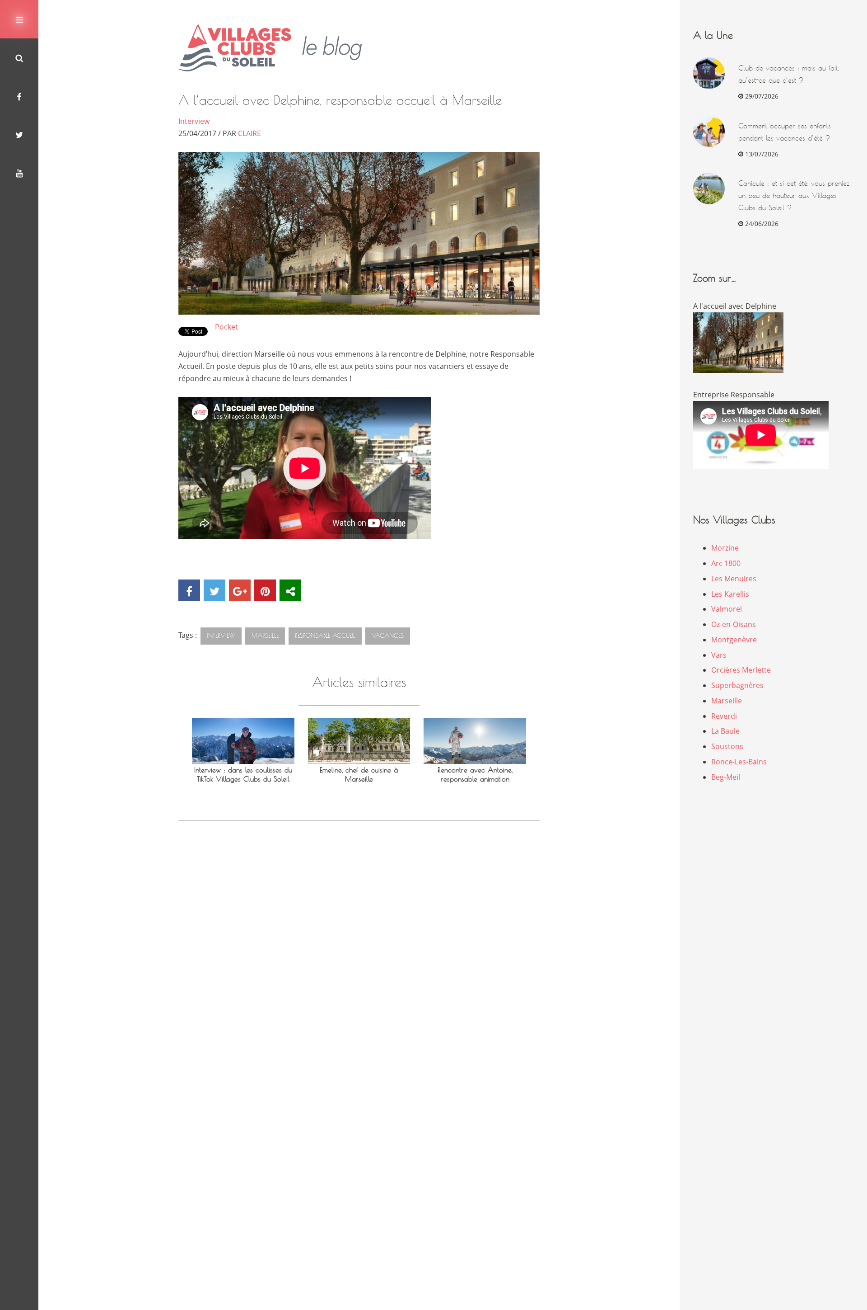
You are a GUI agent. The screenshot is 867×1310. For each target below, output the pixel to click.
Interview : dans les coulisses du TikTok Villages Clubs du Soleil (243, 774)
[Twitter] (19, 134)
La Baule (725, 731)
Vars (719, 655)
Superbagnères (737, 685)
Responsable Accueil (325, 635)
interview (221, 635)
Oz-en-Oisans (733, 624)
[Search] (19, 57)
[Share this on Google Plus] (240, 590)
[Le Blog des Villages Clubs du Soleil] (277, 48)
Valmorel (726, 609)
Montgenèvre (734, 640)
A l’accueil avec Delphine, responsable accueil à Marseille (340, 100)
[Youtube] (19, 173)
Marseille (265, 635)
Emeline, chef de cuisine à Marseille (359, 774)
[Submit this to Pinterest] (265, 590)
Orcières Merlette (741, 670)
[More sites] (290, 590)
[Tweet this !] (214, 590)
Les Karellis (730, 594)
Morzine (725, 548)
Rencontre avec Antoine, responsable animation (475, 774)
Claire (249, 133)
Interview (194, 121)
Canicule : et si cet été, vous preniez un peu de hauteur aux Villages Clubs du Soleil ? (793, 195)
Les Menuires (733, 579)
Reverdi (724, 716)
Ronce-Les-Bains (739, 762)
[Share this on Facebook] (189, 590)
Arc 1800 (726, 563)
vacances (388, 635)
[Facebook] (19, 96)
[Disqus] (359, 958)
